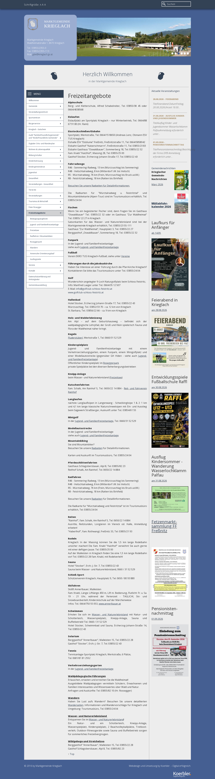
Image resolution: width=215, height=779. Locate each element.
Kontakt (32, 271)
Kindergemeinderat (37, 166)
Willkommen (34, 100)
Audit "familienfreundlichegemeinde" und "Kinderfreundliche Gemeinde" (44, 136)
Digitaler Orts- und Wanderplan (42, 143)
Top (72, 754)
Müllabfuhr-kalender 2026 (161, 205)
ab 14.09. (156, 233)
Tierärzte (32, 190)
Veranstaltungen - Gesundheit (41, 184)
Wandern (34, 247)
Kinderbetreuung (36, 161)
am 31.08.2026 (159, 480)
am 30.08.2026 (159, 387)
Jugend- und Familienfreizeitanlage (44, 224)
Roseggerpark (36, 242)
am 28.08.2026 (159, 310)
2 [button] (175, 53)
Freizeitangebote (37, 213)
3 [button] (179, 53)
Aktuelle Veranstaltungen (166, 91)
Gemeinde (33, 106)
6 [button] (188, 53)
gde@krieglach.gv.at (42, 54)
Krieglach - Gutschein (37, 129)
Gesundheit (33, 178)
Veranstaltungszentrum (38, 112)
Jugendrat (33, 172)
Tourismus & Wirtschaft (38, 201)
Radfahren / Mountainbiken (41, 236)
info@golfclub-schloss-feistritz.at (94, 288)
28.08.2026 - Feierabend (165, 99)
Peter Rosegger (35, 207)
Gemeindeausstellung (38, 285)
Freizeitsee (34, 230)
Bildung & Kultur (35, 155)
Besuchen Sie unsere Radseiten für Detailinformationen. (99, 185)
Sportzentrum (34, 117)
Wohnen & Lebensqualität (39, 149)
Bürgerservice (34, 123)
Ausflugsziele (35, 259)
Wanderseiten (75, 705)
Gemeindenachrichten (164, 168)
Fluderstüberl (75, 337)
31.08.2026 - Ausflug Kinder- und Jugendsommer (169, 117)
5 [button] (185, 53)
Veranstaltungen (35, 195)
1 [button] (172, 53)
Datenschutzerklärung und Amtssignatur (39, 278)
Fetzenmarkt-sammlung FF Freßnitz (164, 526)
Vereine (32, 265)
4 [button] (182, 53)
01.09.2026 (157, 619)
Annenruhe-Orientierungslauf (42, 253)
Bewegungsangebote (39, 219)
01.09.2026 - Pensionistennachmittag (168, 143)
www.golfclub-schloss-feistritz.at (86, 292)
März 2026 (157, 184)
